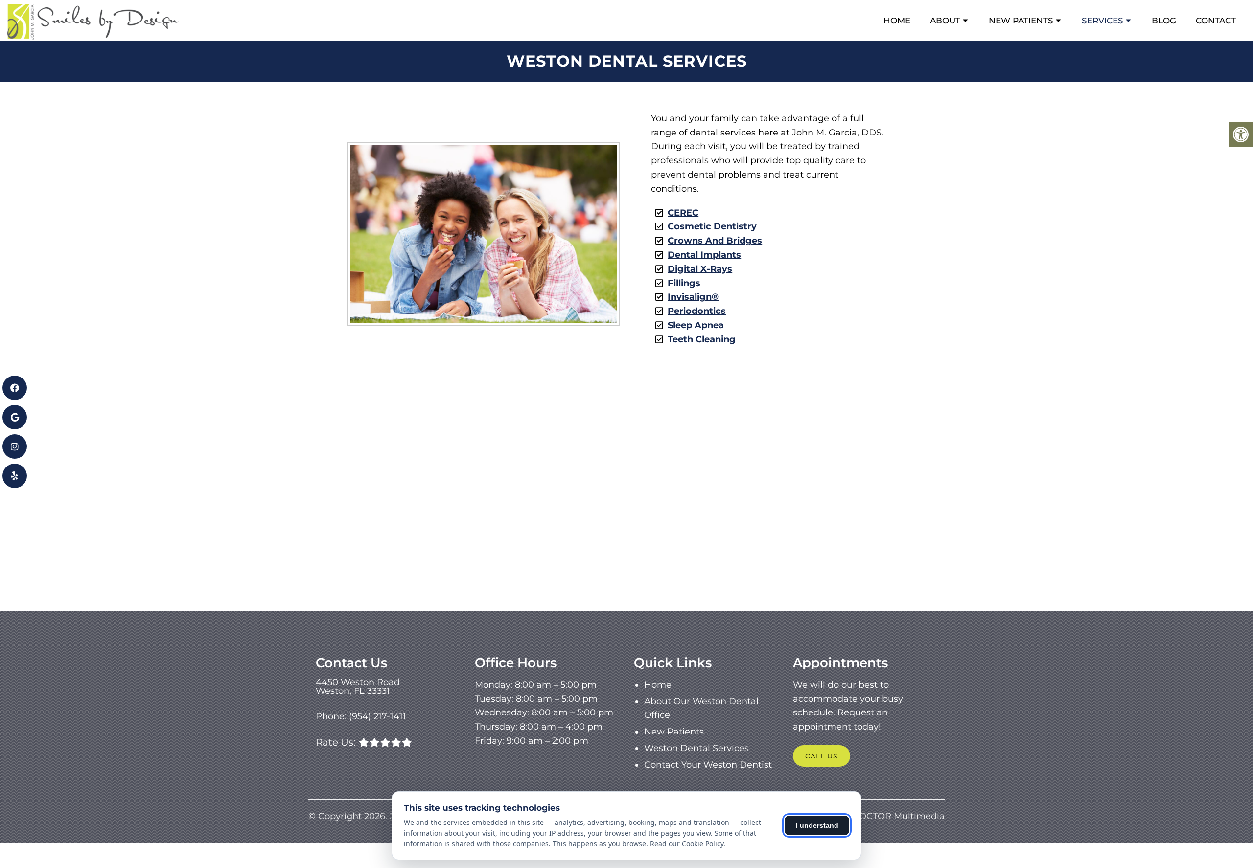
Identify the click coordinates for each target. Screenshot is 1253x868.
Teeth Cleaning (702, 339)
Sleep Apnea (696, 325)
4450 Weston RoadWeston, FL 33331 (358, 686)
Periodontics (697, 311)
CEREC (683, 212)
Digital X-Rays (700, 269)
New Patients (1021, 20)
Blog (1164, 20)
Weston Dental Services (696, 748)
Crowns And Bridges (715, 240)
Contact (1216, 20)
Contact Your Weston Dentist (708, 764)
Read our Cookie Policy (686, 843)
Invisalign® (693, 296)
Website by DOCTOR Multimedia (872, 816)
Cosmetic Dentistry (712, 226)
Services (1102, 20)
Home (896, 20)
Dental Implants (704, 254)
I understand (817, 825)
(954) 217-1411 (377, 716)
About (945, 20)
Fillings (684, 283)
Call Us (821, 756)
